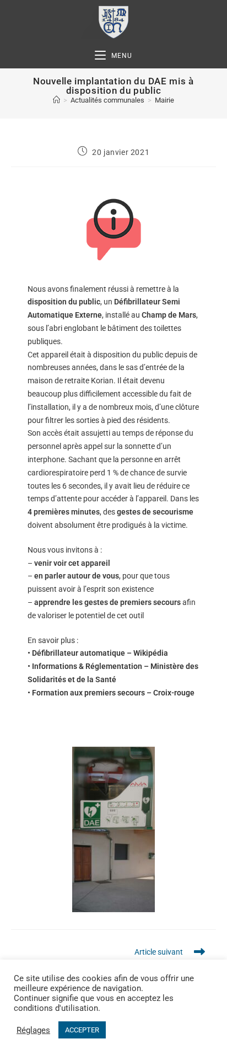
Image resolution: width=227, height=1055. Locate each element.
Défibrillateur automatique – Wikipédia (100, 653)
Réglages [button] (33, 1030)
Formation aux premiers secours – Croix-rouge (113, 692)
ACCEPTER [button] (82, 1030)
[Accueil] (56, 100)
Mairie (164, 100)
